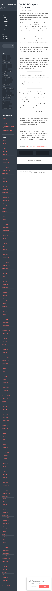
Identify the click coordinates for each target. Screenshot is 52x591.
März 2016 (4, 477)
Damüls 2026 (5, 118)
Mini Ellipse (5, 88)
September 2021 (6, 298)
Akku (8, 55)
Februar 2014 (5, 545)
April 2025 (4, 184)
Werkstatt (5, 108)
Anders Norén (38, 172)
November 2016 (6, 455)
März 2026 (4, 154)
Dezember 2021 (5, 289)
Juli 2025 (4, 175)
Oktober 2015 (5, 490)
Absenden (12, 45)
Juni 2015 (4, 501)
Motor (4, 90)
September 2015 (6, 493)
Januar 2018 (5, 417)
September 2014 (6, 526)
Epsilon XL (9, 66)
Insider (9, 77)
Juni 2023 (4, 241)
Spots (3, 30)
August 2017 (5, 431)
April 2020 (4, 344)
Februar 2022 (5, 284)
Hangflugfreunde (7, 5)
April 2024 (4, 216)
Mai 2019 (4, 374)
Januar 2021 (5, 319)
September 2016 (6, 460)
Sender (4, 97)
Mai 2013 (4, 569)
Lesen (5, 23)
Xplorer (10, 108)
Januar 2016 (5, 482)
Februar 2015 (5, 512)
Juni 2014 (4, 534)
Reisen (5, 25)
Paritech (41, 146)
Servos (8, 97)
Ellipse (4, 66)
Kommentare (5, 32)
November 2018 (6, 390)
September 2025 (6, 170)
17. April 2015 (22, 10)
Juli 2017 (4, 433)
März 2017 (4, 444)
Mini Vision (11, 88)
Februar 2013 (5, 577)
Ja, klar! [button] (44, 586)
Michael (30, 10)
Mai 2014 (4, 536)
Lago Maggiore (9, 79)
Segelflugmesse (10, 95)
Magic (4, 84)
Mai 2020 (4, 341)
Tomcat (4, 103)
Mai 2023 (4, 243)
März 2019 (4, 379)
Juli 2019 (4, 368)
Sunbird (4, 101)
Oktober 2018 (5, 393)
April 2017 (4, 441)
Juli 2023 (4, 238)
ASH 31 (8, 58)
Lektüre (4, 82)
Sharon (9, 99)
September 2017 (6, 428)
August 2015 (5, 496)
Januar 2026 (5, 159)
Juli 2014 (4, 531)
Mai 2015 (4, 504)
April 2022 (4, 279)
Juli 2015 (4, 498)
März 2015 (4, 509)
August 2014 (5, 528)
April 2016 (4, 474)
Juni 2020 (4, 338)
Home (3, 15)
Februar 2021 (5, 317)
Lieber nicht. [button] (33, 586)
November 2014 (6, 520)
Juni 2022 (4, 273)
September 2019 (6, 363)
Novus (8, 90)
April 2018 (4, 409)
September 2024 (6, 203)
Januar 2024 (5, 224)
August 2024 (5, 205)
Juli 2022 (4, 270)
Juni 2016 (4, 469)
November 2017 (6, 422)
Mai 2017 (4, 439)
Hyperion (5, 77)
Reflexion (9, 92)
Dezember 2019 (5, 355)
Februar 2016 (5, 479)
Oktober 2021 (5, 295)
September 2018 (6, 395)
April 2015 (4, 507)
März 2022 (4, 281)
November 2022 (6, 260)
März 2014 (4, 542)
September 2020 (6, 330)
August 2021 (5, 300)
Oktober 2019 (5, 360)
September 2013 (6, 558)
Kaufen (6, 21)
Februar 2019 (5, 382)
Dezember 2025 (5, 162)
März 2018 (4, 412)
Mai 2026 (4, 148)
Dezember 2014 (5, 517)
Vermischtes (7, 27)
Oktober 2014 (5, 523)
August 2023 (5, 235)
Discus (9, 62)
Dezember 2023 (5, 227)
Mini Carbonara (6, 86)
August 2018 (5, 398)
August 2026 (5, 140)
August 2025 (5, 173)
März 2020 (4, 346)
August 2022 (5, 268)
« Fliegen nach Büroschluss (26, 152)
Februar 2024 (5, 222)
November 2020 (6, 325)
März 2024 (4, 219)
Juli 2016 (4, 466)
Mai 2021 (4, 308)
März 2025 (4, 186)
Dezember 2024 (5, 194)
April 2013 (4, 572)
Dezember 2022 (5, 257)
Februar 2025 (5, 189)
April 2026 (4, 151)
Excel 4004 (5, 69)
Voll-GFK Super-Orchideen (28, 6)
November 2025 (6, 165)
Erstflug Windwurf (6, 123)
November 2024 (6, 197)
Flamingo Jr (5, 71)
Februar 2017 (5, 447)
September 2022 (6, 265)
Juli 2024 (4, 208)
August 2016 (5, 463)
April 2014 (4, 539)
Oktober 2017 (5, 425)
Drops (4, 64)
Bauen (5, 17)
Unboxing (9, 103)
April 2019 (4, 376)
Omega (4, 92)
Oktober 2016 (5, 458)
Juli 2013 (4, 564)
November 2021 (6, 292)
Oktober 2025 (5, 167)
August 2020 (5, 333)
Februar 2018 (5, 414)
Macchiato (10, 82)
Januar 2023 (5, 254)
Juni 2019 (4, 371)
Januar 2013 (5, 580)
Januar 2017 (5, 450)
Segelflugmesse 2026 (7, 130)
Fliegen (5, 19)
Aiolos (4, 55)
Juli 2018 (4, 401)
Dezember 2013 (5, 550)
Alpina (4, 58)
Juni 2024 (4, 211)
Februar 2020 (5, 349)
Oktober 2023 (5, 232)
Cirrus (8, 60)
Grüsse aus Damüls (6, 121)
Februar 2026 (5, 156)
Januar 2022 (5, 287)
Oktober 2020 (5, 327)
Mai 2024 (4, 213)
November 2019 (6, 357)
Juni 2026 (4, 146)
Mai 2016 (4, 471)
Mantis (8, 84)
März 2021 (4, 314)
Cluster (4, 62)
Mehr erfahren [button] (39, 583)
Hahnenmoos (5, 75)
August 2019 (5, 365)
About (3, 34)
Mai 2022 (4, 276)
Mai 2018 (4, 406)
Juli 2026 (4, 143)
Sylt (8, 101)
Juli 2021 (4, 303)
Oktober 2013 (5, 555)
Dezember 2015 (5, 485)
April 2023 (4, 246)
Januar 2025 (5, 192)
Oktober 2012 (5, 583)
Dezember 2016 (5, 452)
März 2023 (4, 249)
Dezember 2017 (5, 420)
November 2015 (6, 488)
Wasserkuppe (5, 106)
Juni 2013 (4, 566)
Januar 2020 (5, 352)
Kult (4, 79)
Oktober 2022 (5, 262)
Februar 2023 (5, 251)
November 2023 (6, 230)
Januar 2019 (5, 384)
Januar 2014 (5, 547)
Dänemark (9, 64)
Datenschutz (5, 38)
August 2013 (5, 561)
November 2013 (6, 553)
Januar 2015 (5, 515)
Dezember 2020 (5, 322)
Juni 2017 (4, 436)
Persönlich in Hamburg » (43, 152)
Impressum (5, 36)
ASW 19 (33, 146)
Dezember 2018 (5, 387)
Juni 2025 (4, 178)
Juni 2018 (4, 403)
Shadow (4, 99)
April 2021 (4, 311)
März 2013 (4, 574)
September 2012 (6, 585)
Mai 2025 (4, 181)
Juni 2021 (4, 306)
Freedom (5, 73)
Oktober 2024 (5, 200)
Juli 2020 (4, 336)
